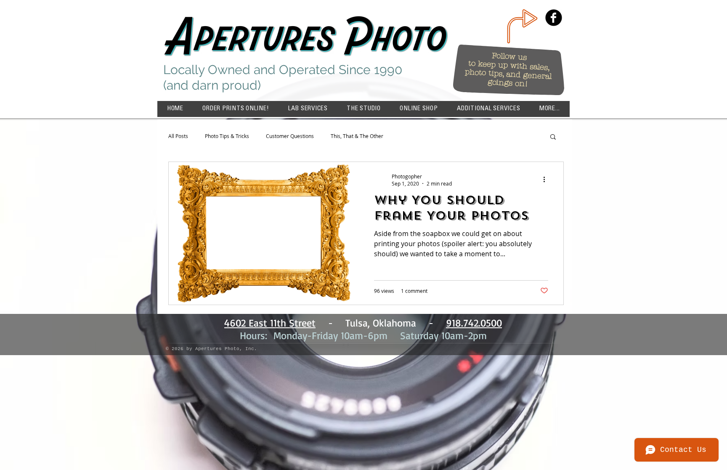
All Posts (178, 136)
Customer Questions (290, 136)
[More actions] (547, 180)
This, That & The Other (357, 136)
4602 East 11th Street (270, 322)
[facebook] (553, 17)
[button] (550, 109)
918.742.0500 (474, 322)
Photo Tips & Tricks (227, 136)
